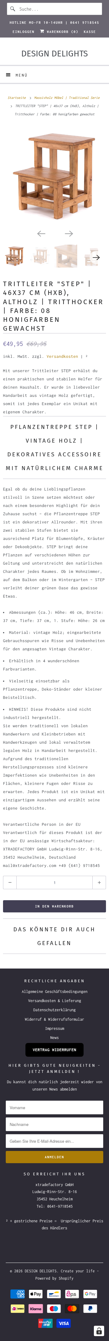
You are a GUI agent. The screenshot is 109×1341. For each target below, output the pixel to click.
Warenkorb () (61, 32)
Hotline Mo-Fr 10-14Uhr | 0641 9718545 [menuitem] (54, 22)
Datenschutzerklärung (54, 1010)
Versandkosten (62, 356)
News (54, 1037)
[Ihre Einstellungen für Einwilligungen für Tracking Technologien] (99, 1331)
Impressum (54, 1028)
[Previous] (40, 233)
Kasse (90, 32)
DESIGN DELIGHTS (41, 1271)
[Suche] (13, 9)
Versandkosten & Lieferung (54, 1000)
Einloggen (24, 32)
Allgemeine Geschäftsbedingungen (55, 991)
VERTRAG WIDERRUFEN (54, 1049)
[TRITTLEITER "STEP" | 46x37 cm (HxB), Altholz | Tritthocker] (54, 176)
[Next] (68, 233)
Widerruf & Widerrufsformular (54, 1019)
